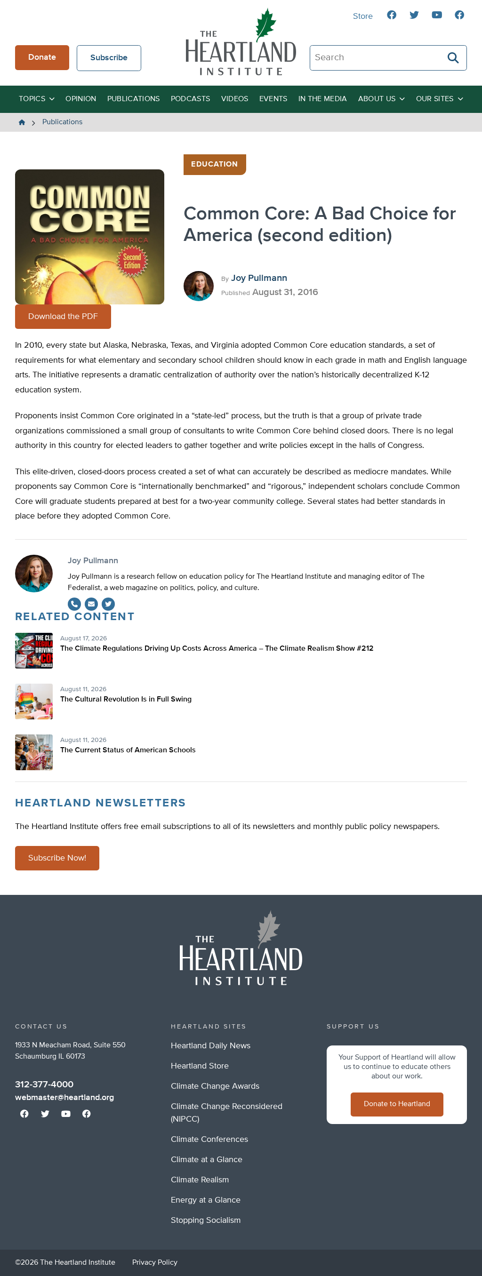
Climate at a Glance (206, 1160)
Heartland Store (200, 1066)
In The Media (322, 99)
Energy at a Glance (206, 1200)
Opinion (80, 99)
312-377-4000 (44, 1084)
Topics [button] (32, 99)
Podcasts (190, 99)
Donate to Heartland (397, 1104)
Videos (235, 99)
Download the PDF (63, 316)
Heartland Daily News (210, 1046)
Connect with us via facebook (391, 15)
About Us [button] (377, 99)
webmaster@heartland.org (64, 1097)
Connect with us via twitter (414, 15)
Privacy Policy (154, 1263)
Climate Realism (200, 1180)
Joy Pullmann (259, 278)
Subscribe (109, 58)
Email (91, 604)
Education (214, 164)
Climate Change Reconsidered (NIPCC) (226, 1113)
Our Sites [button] (435, 99)
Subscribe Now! (57, 858)
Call (74, 604)
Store (363, 16)
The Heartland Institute (241, 41)
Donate (42, 57)
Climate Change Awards (215, 1086)
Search (453, 58)
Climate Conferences (209, 1139)
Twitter (108, 604)
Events (273, 99)
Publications (133, 99)
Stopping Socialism (206, 1220)
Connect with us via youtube (436, 15)
